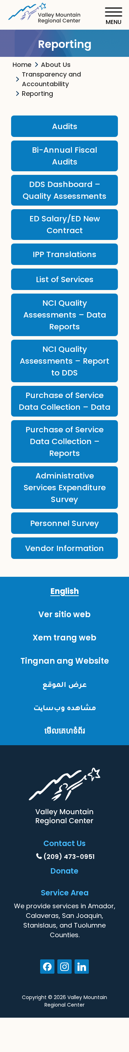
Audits (64, 126)
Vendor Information (64, 548)
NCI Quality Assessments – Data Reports (64, 315)
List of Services (65, 279)
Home (22, 64)
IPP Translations (64, 254)
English (65, 591)
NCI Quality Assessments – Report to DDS (64, 361)
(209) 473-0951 (69, 856)
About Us (56, 64)
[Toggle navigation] (113, 16)
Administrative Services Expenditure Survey (65, 487)
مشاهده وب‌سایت (64, 707)
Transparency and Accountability (51, 79)
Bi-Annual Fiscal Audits (64, 155)
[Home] (44, 12)
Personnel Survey (64, 523)
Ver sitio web (64, 614)
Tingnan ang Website (64, 661)
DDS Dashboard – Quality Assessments (64, 190)
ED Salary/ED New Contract (64, 224)
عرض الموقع (64, 684)
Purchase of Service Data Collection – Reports (64, 441)
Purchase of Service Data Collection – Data (64, 401)
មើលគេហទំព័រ (64, 730)
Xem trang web (64, 637)
